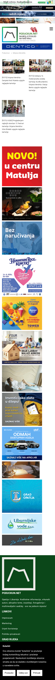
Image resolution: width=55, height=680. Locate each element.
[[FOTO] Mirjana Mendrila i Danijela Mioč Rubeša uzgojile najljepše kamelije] (13, 66)
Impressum (7, 618)
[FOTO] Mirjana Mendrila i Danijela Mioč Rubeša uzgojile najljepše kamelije (13, 80)
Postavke (9, 673)
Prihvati (36, 673)
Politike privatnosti (11, 634)
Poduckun (6, 53)
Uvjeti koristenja (10, 628)
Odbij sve (23, 673)
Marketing (7, 623)
